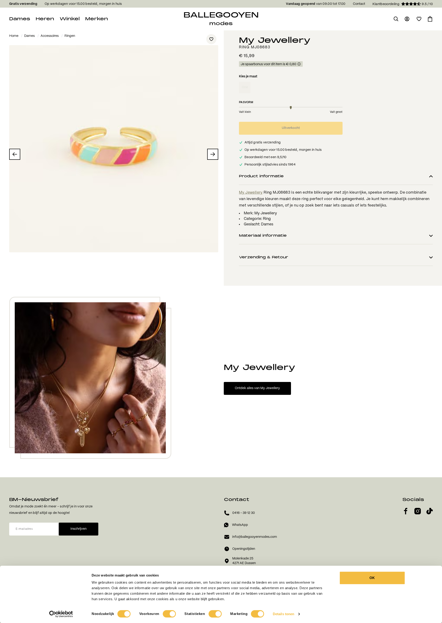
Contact (359, 4)
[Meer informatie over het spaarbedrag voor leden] (299, 64)
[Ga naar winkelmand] (430, 19)
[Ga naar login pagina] (407, 19)
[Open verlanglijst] (419, 19)
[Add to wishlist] (211, 39)
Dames (19, 18)
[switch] (169, 613)
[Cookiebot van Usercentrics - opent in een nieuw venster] (61, 614)
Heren (45, 18)
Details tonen (283, 614)
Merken (96, 18)
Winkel (70, 18)
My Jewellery (251, 192)
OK (372, 578)
